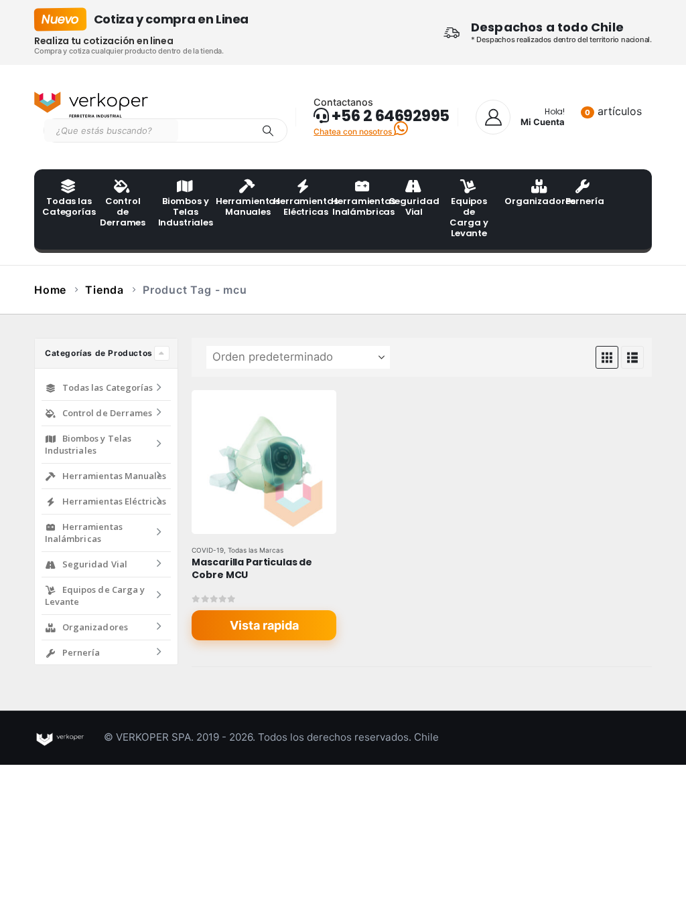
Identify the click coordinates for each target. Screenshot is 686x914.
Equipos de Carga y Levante (469, 217)
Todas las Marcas (255, 550)
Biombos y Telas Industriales (183, 212)
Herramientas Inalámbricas (356, 206)
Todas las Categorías (67, 206)
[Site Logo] (91, 105)
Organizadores (529, 201)
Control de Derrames (122, 212)
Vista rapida (264, 625)
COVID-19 (208, 550)
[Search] (268, 130)
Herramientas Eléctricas (298, 206)
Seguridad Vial (414, 206)
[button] (607, 357)
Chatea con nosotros (354, 131)
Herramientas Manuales (240, 206)
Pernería (584, 201)
